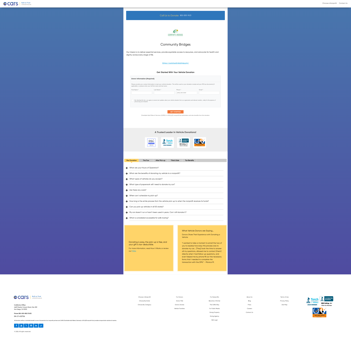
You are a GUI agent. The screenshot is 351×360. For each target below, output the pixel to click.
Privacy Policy (284, 301)
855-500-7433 (185, 15)
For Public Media (214, 308)
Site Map (284, 305)
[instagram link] (31, 326)
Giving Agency (214, 316)
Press (249, 305)
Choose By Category (144, 305)
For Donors (179, 297)
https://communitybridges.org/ (175, 63)
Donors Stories (179, 305)
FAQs (134, 251)
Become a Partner (214, 301)
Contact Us (343, 3)
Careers (249, 308)
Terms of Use (284, 297)
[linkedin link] (36, 326)
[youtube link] (21, 326)
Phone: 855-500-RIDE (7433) (22, 313)
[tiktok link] (41, 326)
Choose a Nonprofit (329, 3)
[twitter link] (26, 326)
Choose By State (144, 301)
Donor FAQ (179, 301)
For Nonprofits (214, 297)
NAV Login (214, 320)
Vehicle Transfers (179, 308)
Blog (249, 301)
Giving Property (214, 312)
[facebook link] (16, 326)
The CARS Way (214, 305)
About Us (249, 297)
